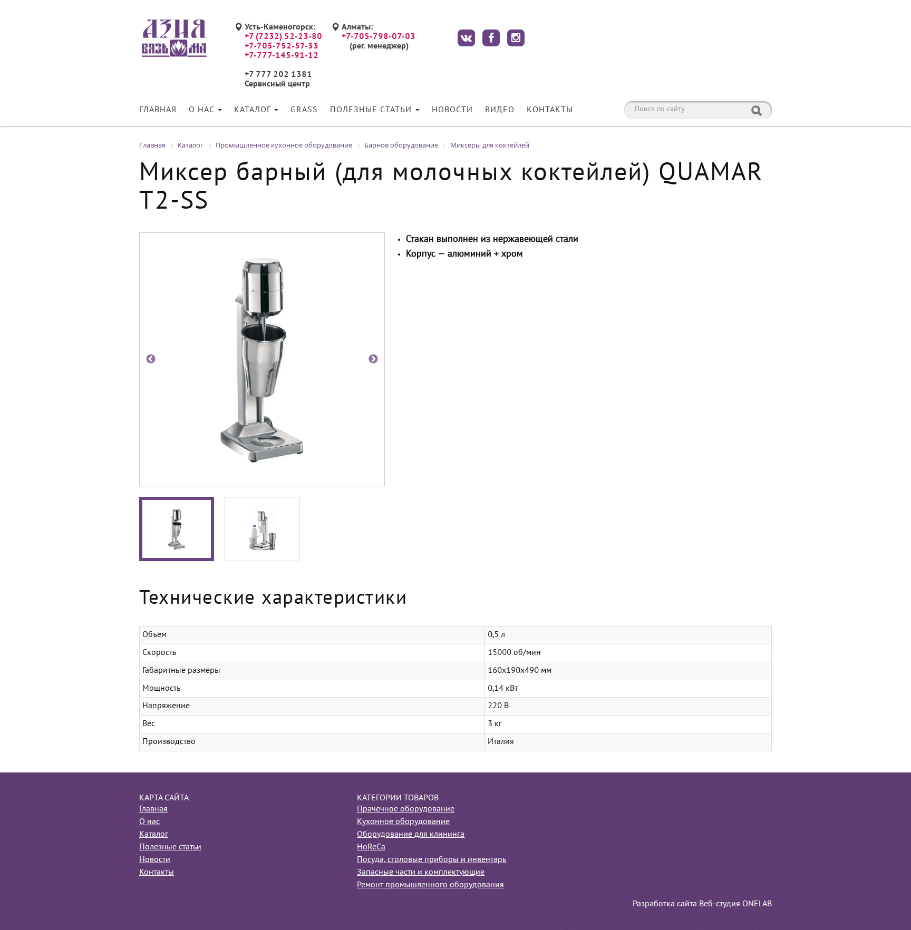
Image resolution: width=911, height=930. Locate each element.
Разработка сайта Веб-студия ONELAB (702, 904)
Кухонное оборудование (403, 822)
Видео (500, 110)
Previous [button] (151, 359)
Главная (158, 110)
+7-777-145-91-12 (281, 56)
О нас (203, 110)
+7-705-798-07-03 (378, 37)
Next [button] (373, 359)
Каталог (253, 110)
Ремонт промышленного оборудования (430, 885)
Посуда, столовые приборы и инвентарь (431, 860)
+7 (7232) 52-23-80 (283, 37)
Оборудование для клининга (410, 834)
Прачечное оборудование (405, 809)
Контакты (550, 110)
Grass (304, 110)
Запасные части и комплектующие (420, 872)
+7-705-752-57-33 (281, 46)
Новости (452, 110)
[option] (262, 359)
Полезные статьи (372, 110)
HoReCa (371, 847)
